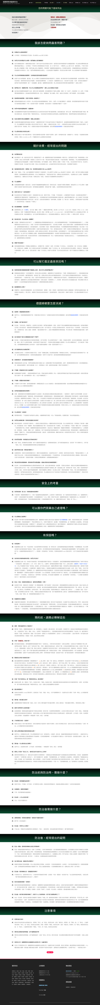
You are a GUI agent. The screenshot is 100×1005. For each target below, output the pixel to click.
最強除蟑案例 (58, 126)
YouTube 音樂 (42, 995)
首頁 (31, 2)
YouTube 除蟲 (42, 990)
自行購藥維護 (63, 519)
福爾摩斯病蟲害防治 (10, 2)
